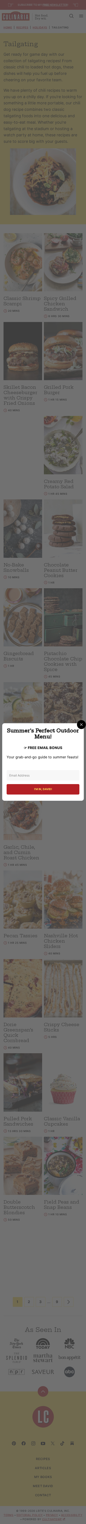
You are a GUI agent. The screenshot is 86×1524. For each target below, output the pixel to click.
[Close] (81, 724)
